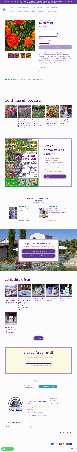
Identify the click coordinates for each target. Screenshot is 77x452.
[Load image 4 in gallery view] (28, 55)
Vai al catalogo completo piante (38, 255)
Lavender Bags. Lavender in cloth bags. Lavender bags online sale (10, 329)
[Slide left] (6, 55)
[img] (38, 200)
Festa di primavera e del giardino (52, 176)
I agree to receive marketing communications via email (38, 365)
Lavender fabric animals (51, 299)
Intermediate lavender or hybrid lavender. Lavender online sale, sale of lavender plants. (24, 123)
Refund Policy (53, 400)
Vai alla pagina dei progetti (38, 251)
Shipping (46, 29)
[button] (23, 7)
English (8, 445)
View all (38, 338)
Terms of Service (54, 406)
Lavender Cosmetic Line (66, 299)
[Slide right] (33, 55)
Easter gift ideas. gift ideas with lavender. (65, 121)
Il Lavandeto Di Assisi (68, 446)
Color (40, 31)
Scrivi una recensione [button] (48, 386)
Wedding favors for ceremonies (38, 299)
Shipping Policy (54, 403)
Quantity (41, 38)
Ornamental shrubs (11, 120)
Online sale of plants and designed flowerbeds (36, 122)
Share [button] (42, 71)
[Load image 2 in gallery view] (16, 55)
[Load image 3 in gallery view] (22, 55)
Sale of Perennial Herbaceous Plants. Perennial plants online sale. (52, 122)
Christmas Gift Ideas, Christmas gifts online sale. (10, 300)
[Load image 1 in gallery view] (11, 55)
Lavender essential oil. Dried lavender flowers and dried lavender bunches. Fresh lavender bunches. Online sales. (24, 304)
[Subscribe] (50, 361)
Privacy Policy (53, 398)
